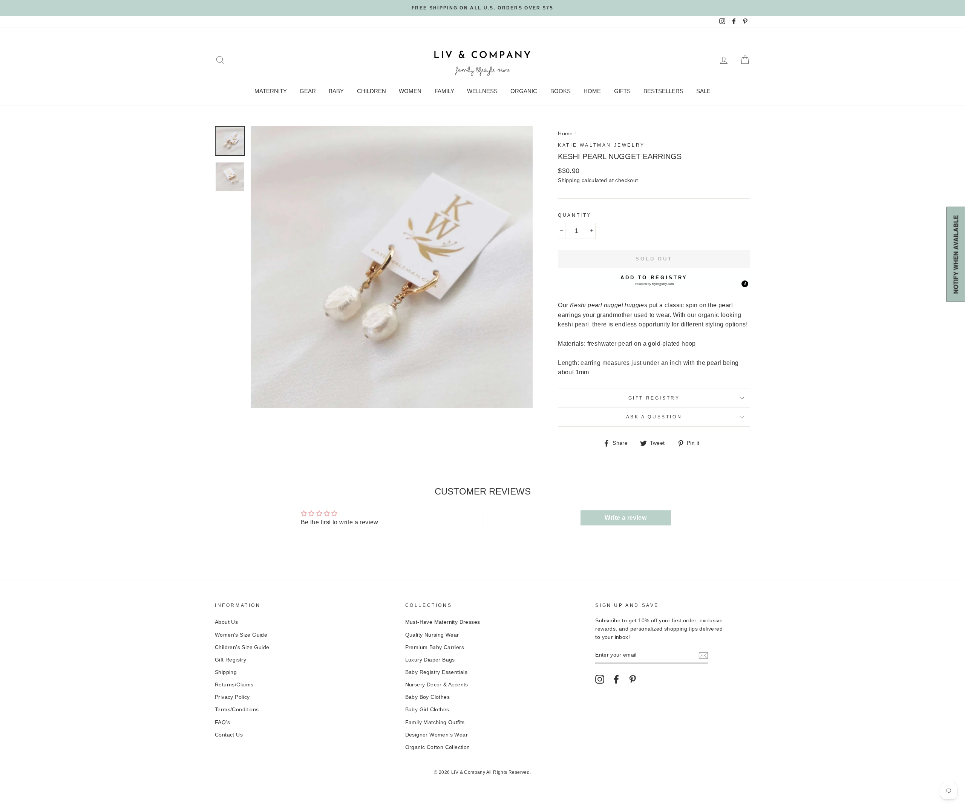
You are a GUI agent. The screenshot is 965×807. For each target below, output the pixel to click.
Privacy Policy (232, 697)
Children (371, 91)
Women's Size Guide (241, 635)
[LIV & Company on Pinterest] (632, 679)
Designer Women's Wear (436, 735)
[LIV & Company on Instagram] (599, 679)
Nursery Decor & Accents (436, 685)
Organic (523, 91)
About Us (226, 622)
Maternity (270, 91)
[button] (654, 280)
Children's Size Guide (242, 647)
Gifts (622, 91)
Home (592, 91)
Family (444, 91)
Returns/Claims (234, 685)
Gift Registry (654, 398)
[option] (482, 8)
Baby (336, 91)
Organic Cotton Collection (437, 747)
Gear (308, 91)
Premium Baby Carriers (434, 647)
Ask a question (654, 417)
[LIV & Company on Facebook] (616, 679)
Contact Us (229, 735)
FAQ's (222, 722)
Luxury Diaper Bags (430, 660)
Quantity (574, 215)
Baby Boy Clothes (427, 697)
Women (410, 91)
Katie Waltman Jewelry (601, 145)
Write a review (625, 518)
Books (560, 91)
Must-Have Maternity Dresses (442, 622)
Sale (703, 91)
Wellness (482, 91)
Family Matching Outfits (435, 722)
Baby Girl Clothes (427, 709)
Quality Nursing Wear (432, 635)
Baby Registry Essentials (436, 672)
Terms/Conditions (237, 709)
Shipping (569, 180)
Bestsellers (663, 91)
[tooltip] (744, 283)
